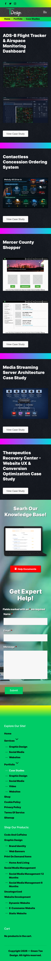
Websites (14, 757)
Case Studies (16, 770)
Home (7, 733)
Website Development (17, 897)
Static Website (17, 913)
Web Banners (17, 851)
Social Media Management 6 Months (26, 884)
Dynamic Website (19, 903)
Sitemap (9, 817)
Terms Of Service (14, 812)
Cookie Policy (12, 802)
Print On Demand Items (17, 856)
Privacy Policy (12, 807)
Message (10, 647)
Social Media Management (20, 867)
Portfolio (9, 764)
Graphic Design (18, 746)
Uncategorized (13, 891)
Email (8, 630)
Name (8, 614)
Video (12, 786)
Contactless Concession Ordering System (25, 162)
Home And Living (19, 862)
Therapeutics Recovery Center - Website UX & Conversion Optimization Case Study (22, 465)
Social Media (16, 752)
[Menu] (45, 12)
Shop (7, 796)
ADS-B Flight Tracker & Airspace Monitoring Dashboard (24, 43)
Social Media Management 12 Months (26, 875)
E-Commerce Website (22, 908)
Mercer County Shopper (18, 245)
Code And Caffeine (15, 834)
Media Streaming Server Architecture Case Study (24, 372)
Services (9, 740)
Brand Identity (17, 846)
